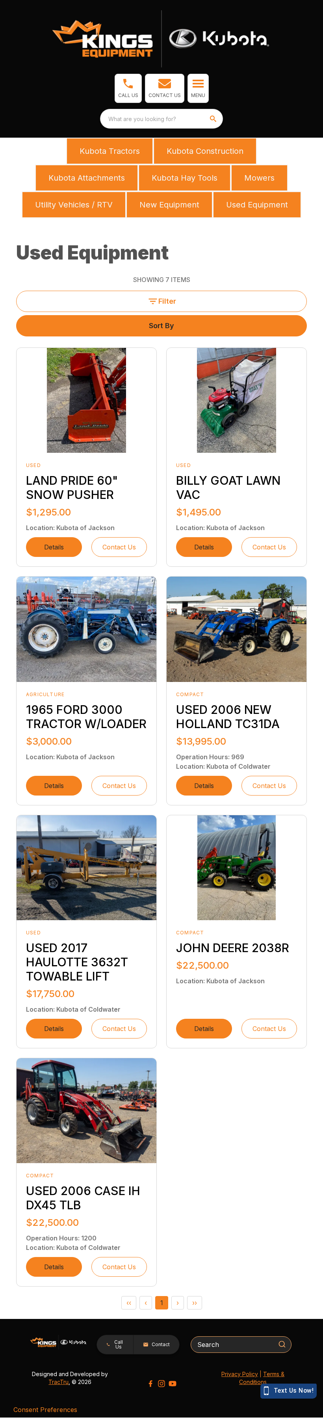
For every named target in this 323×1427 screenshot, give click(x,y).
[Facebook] (150, 1383)
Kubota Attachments (86, 178)
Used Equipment (257, 204)
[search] (214, 119)
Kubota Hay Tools (184, 178)
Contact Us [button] (119, 547)
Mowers (259, 178)
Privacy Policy (239, 1374)
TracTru (58, 1381)
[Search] (282, 1344)
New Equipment (169, 204)
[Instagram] (161, 1383)
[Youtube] (172, 1383)
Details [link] (54, 547)
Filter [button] (167, 301)
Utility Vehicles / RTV (74, 204)
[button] (128, 88)
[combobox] (161, 118)
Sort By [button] (161, 325)
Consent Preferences (45, 1410)
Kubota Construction (205, 151)
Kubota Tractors (110, 151)
